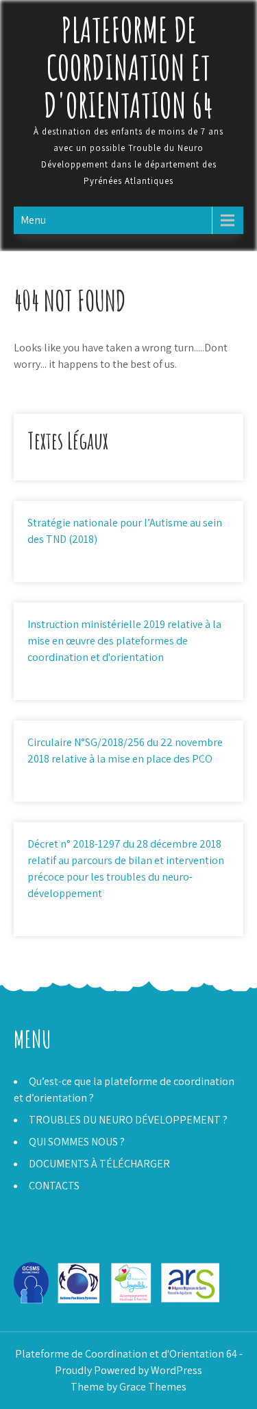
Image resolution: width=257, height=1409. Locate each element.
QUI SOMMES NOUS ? (77, 1141)
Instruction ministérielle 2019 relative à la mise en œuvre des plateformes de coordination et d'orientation (124, 640)
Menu (33, 220)
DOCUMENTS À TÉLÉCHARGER (99, 1163)
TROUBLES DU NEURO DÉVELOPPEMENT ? (128, 1120)
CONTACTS (54, 1185)
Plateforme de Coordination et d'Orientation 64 (128, 67)
